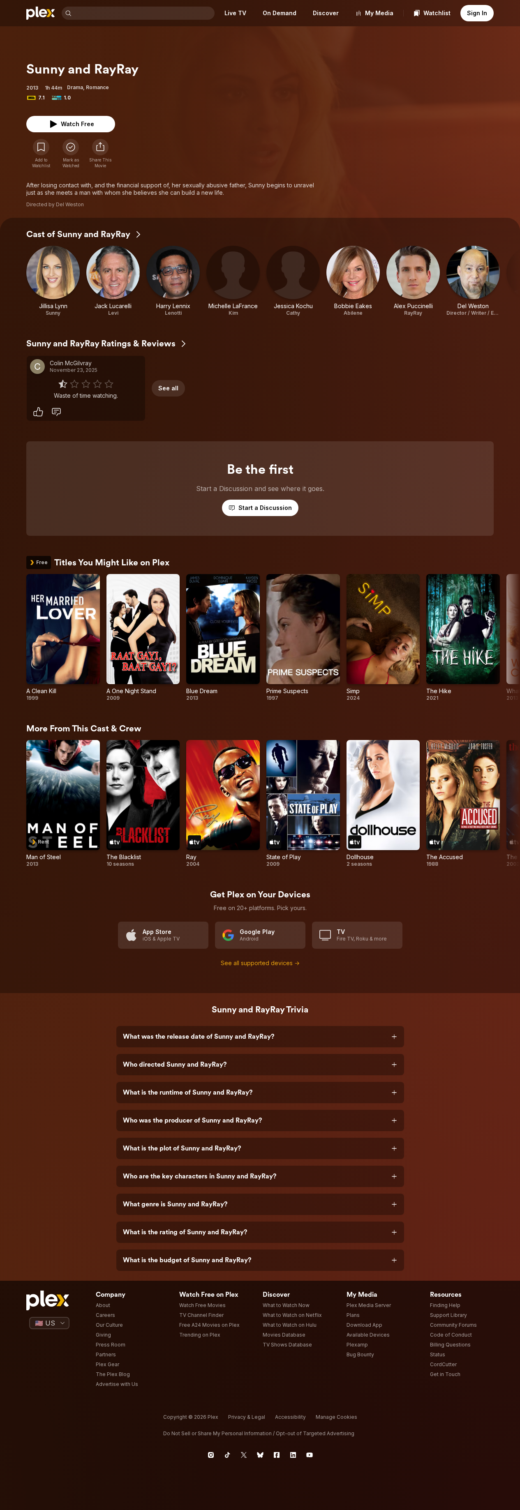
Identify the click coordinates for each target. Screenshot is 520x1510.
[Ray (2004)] (223, 803)
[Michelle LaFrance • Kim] (233, 281)
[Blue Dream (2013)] (223, 637)
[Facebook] (276, 1455)
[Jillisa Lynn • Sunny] (53, 281)
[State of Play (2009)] (303, 803)
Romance (97, 87)
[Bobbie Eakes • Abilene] (353, 281)
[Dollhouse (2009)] (383, 803)
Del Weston (70, 204)
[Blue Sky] (260, 1455)
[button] (100, 153)
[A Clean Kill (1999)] (63, 637)
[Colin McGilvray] (37, 366)
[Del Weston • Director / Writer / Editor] (473, 281)
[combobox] (144, 13)
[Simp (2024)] (383, 637)
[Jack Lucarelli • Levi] (113, 281)
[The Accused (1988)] (463, 803)
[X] (244, 1455)
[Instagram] (211, 1455)
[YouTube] (309, 1455)
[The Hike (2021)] (463, 637)
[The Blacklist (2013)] (143, 803)
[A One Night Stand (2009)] (143, 637)
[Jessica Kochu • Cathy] (293, 281)
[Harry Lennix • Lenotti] (173, 281)
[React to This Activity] (38, 411)
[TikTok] (227, 1455)
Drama (75, 87)
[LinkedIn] (293, 1455)
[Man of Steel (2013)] (63, 803)
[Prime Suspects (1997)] (303, 637)
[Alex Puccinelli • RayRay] (413, 281)
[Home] (40, 13)
